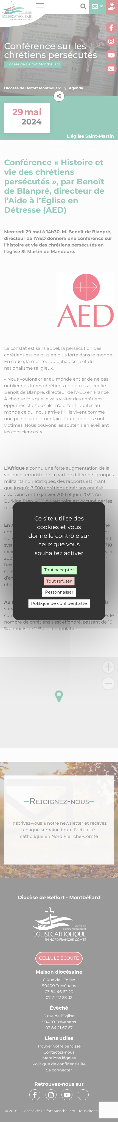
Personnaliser (59, 592)
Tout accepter (59, 569)
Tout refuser (59, 581)
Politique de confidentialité (59, 603)
